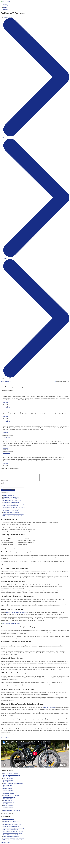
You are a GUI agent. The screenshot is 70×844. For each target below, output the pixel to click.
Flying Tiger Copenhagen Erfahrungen (11, 775)
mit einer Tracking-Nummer (49, 707)
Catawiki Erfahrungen (8, 807)
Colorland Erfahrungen (8, 781)
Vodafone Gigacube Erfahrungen (10, 792)
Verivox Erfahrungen (7, 788)
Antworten (5, 402)
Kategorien (5, 9)
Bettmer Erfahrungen (7, 800)
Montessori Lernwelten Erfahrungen (11, 795)
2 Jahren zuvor (6, 407)
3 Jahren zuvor (6, 421)
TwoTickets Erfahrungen (8, 778)
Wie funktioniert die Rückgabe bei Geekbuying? (13, 503)
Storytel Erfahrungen (7, 803)
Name (2, 483)
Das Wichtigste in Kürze (8, 495)
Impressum (9, 842)
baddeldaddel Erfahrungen (9, 797)
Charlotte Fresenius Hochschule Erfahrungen (13, 783)
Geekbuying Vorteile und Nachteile (11, 497)
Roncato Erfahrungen (8, 780)
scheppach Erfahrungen (8, 790)
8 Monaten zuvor (7, 392)
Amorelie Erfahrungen (8, 805)
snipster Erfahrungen (7, 808)
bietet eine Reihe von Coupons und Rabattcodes (16, 612)
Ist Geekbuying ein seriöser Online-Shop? (12, 500)
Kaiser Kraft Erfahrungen (8, 793)
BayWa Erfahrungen (7, 785)
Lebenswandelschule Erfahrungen (10, 773)
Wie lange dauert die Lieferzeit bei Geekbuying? (13, 514)
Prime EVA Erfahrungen (8, 802)
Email (2, 486)
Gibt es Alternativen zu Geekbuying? (11, 512)
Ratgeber (5, 4)
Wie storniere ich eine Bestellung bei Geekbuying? (14, 507)
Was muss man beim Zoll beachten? (11, 502)
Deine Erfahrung (4, 480)
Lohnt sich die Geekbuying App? (10, 510)
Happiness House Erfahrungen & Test (11, 810)
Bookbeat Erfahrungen (8, 786)
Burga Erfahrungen (7, 798)
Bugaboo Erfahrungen (8, 776)
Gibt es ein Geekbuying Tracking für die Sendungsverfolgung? (16, 515)
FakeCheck (5, 7)
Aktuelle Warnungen (7, 5)
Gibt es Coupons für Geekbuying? (10, 505)
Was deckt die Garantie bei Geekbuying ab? (12, 509)
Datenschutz (3, 842)
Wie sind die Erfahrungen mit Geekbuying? (12, 498)
